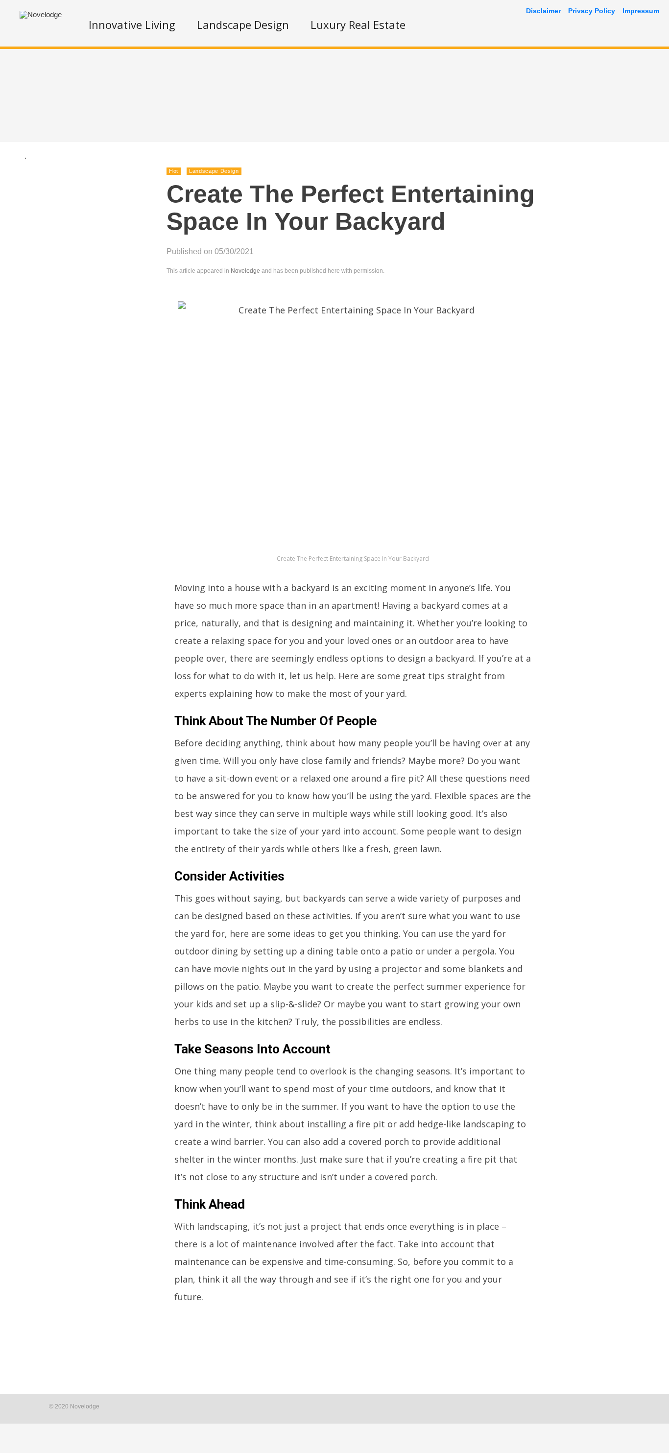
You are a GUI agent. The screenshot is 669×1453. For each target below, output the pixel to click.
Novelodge (245, 270)
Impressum (640, 11)
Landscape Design (243, 24)
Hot (173, 171)
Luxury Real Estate (358, 24)
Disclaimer (543, 11)
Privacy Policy (591, 11)
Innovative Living (132, 24)
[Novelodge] (41, 14)
